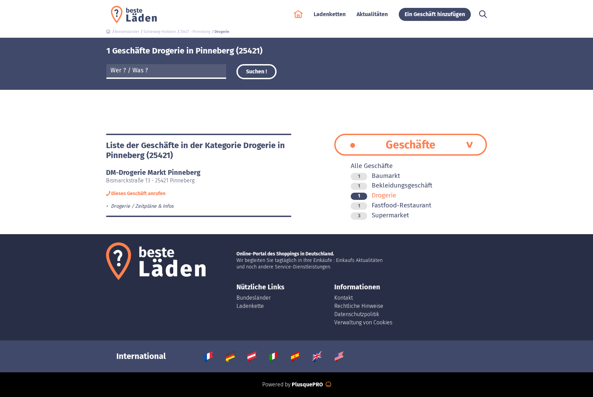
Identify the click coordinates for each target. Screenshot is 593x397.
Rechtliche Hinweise (358, 306)
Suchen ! (256, 71)
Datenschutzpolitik (356, 314)
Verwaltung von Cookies (363, 322)
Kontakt (343, 297)
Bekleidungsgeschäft (395, 185)
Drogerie (377, 195)
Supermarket (383, 215)
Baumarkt (379, 176)
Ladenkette (250, 306)
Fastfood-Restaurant (394, 205)
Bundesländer (253, 297)
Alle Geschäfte (372, 166)
